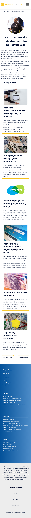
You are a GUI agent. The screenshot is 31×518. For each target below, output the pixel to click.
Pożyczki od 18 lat (7, 396)
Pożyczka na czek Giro (9, 402)
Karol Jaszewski (16, 11)
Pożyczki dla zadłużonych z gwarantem (14, 404)
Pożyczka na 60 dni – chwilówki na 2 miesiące (15, 425)
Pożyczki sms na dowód (9, 427)
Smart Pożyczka (7, 382)
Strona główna (5, 11)
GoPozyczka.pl (17, 487)
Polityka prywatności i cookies (15, 512)
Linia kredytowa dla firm (9, 442)
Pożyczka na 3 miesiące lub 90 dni (12, 398)
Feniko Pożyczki (7, 379)
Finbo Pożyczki (7, 381)
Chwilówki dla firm (8, 448)
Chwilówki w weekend (9, 419)
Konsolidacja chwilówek (9, 431)
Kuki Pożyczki (6, 377)
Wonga (5, 384)
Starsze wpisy (23, 357)
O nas (15, 493)
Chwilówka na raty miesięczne (11, 421)
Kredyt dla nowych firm (9, 444)
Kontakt (15, 499)
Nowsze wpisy (7, 357)
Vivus (4, 375)
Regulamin (15, 505)
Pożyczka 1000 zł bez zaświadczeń (12, 400)
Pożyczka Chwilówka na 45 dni (11, 423)
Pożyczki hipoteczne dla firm (10, 450)
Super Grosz (6, 373)
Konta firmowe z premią (9, 446)
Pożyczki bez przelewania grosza (12, 429)
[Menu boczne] (27, 4)
